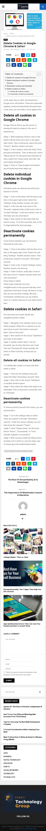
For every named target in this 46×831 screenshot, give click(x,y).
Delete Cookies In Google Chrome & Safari (18, 451)
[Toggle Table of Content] (37, 74)
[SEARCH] (39, 692)
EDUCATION (8, 763)
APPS (5, 39)
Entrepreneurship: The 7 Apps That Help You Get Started (22, 590)
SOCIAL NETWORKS (11, 770)
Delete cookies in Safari (16, 89)
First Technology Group (28, 828)
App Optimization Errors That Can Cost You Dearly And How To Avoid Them (22, 625)
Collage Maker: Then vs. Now (16, 557)
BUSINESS (7, 756)
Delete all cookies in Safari (19, 91)
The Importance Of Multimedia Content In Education (23, 493)
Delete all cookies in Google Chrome (21, 78)
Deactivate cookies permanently (19, 86)
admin (7, 49)
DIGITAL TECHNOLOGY (12, 760)
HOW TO (7, 767)
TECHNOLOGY (9, 773)
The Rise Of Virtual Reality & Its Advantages (23, 480)
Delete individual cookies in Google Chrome (21, 82)
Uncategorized (9, 777)
